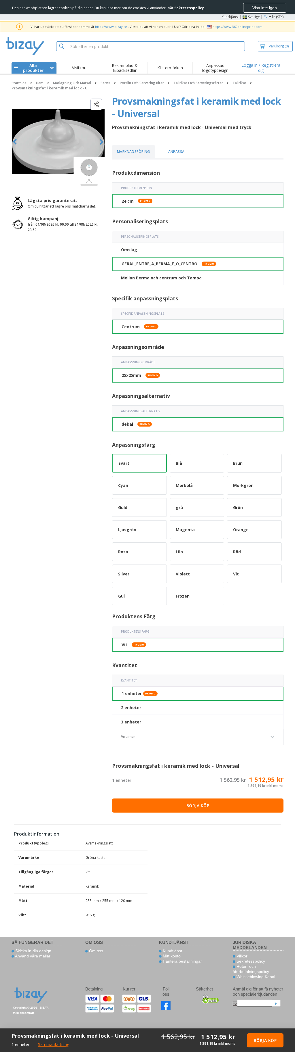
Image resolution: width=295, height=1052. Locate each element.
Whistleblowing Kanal (255, 976)
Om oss (95, 951)
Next (101, 142)
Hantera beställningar (182, 961)
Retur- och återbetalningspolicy (251, 969)
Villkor (241, 956)
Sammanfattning (53, 1044)
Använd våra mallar (32, 956)
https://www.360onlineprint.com (237, 26)
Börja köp (197, 805)
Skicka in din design (32, 951)
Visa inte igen (264, 7)
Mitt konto (171, 956)
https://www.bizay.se (111, 26)
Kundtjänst (230, 16)
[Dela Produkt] (96, 104)
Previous (15, 142)
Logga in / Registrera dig (260, 67)
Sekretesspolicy (250, 961)
